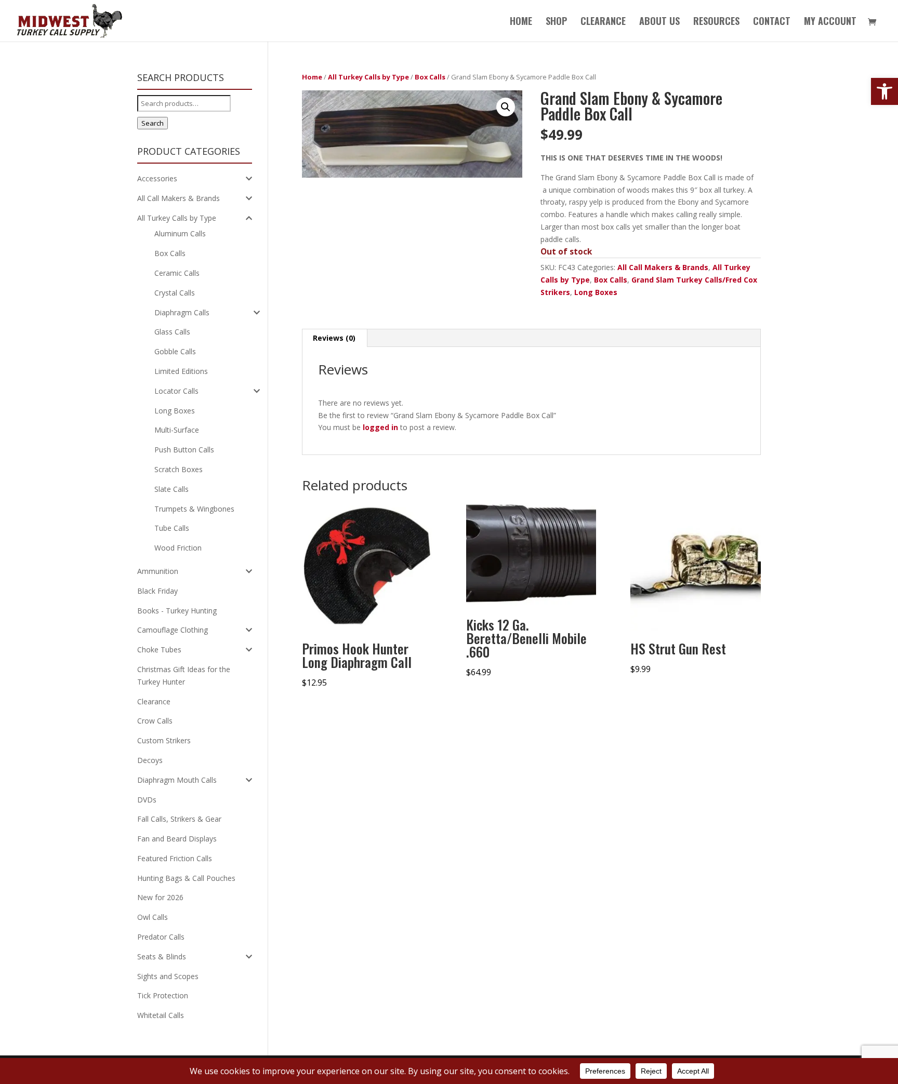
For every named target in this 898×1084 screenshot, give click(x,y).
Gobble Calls (175, 351)
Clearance (153, 701)
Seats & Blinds (161, 956)
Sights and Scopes (168, 976)
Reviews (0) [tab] (334, 338)
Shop (556, 22)
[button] (884, 91)
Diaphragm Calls (181, 312)
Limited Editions (181, 371)
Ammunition (157, 571)
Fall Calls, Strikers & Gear (179, 819)
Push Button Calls (184, 449)
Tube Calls (171, 528)
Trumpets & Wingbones (194, 509)
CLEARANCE (603, 22)
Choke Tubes (159, 649)
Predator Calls (160, 937)
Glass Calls (172, 332)
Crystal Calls (174, 293)
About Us (659, 22)
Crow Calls (155, 721)
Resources (716, 22)
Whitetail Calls (160, 1015)
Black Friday (157, 591)
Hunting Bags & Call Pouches (186, 878)
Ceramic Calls (177, 273)
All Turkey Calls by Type (368, 77)
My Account (830, 22)
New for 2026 (160, 897)
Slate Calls (171, 489)
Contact (771, 22)
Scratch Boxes (178, 469)
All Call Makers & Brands (662, 267)
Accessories (157, 178)
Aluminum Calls (180, 233)
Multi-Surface (176, 430)
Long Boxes (595, 292)
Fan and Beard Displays (177, 839)
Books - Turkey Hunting (177, 610)
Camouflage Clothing (172, 630)
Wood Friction (178, 548)
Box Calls (430, 77)
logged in (380, 427)
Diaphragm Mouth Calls (177, 780)
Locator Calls (176, 391)
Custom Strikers (164, 740)
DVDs (146, 800)
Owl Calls (152, 917)
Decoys (150, 760)
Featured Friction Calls (174, 858)
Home (521, 22)
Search (152, 123)
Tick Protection (162, 995)
